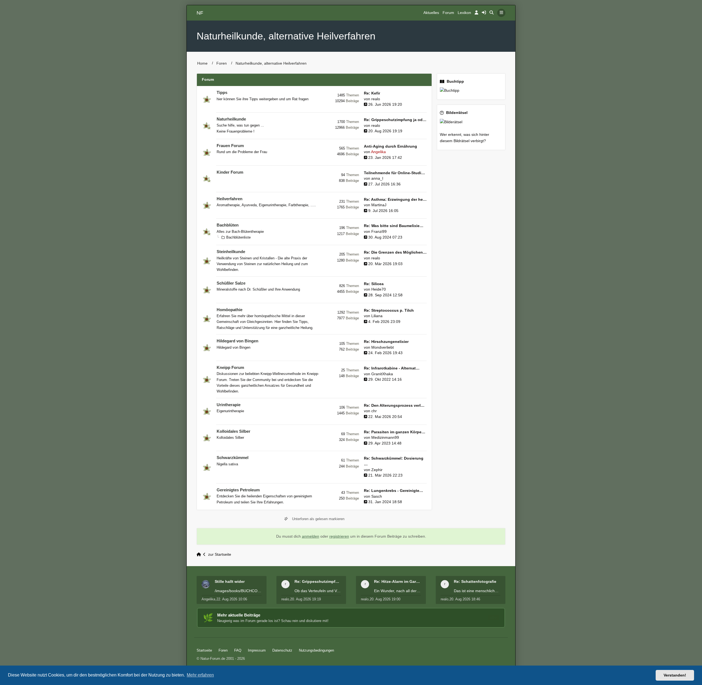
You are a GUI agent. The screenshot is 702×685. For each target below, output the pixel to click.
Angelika (378, 152)
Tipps (222, 92)
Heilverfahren (229, 199)
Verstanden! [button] (675, 675)
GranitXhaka (382, 374)
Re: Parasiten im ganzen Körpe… (394, 432)
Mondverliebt (382, 347)
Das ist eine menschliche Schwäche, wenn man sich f (477, 591)
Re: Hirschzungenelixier (386, 342)
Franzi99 (379, 232)
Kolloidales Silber (233, 431)
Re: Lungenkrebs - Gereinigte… (393, 491)
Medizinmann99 (385, 437)
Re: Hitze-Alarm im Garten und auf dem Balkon (397, 581)
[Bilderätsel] (471, 122)
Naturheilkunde (231, 119)
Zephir (377, 470)
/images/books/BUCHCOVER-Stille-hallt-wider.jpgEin (238, 591)
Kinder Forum (230, 172)
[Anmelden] (476, 13)
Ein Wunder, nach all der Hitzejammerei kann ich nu (397, 591)
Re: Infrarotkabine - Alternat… (392, 368)
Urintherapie (228, 405)
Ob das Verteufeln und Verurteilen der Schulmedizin (318, 591)
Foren (221, 63)
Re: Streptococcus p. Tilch (389, 310)
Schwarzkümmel (232, 457)
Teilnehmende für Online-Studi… (394, 173)
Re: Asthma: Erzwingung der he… (395, 199)
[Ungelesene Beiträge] (207, 99)
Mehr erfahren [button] (200, 675)
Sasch (376, 496)
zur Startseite (219, 554)
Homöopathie (229, 310)
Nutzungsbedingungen (316, 650)
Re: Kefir (372, 93)
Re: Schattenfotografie (475, 581)
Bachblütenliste (238, 237)
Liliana (377, 316)
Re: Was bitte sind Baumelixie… (393, 226)
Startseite (204, 650)
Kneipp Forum (230, 367)
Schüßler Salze (231, 283)
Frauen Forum (230, 146)
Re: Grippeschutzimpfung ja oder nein (318, 581)
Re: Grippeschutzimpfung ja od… (395, 120)
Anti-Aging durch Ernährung (390, 146)
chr (374, 411)
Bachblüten (228, 225)
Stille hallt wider (230, 581)
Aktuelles (431, 13)
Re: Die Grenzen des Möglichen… (395, 252)
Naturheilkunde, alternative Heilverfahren (286, 36)
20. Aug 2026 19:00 (385, 599)
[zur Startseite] (200, 554)
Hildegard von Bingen (237, 341)
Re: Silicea (374, 284)
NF (200, 13)
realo (375, 99)
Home (202, 63)
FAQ (237, 650)
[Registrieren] (484, 13)
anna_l (377, 178)
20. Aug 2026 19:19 (305, 599)
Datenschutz (282, 650)
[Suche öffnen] (491, 13)
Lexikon (464, 13)
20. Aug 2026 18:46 (464, 599)
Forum (448, 13)
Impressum (257, 650)
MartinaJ (378, 205)
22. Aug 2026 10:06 (231, 599)
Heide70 (378, 289)
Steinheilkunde (231, 252)
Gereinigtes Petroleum (238, 490)
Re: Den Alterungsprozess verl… (394, 405)
